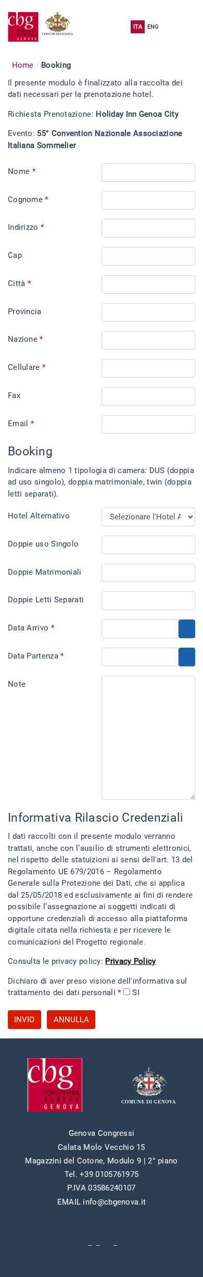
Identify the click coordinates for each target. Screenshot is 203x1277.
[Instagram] (115, 1242)
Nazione (25, 339)
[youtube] (90, 1242)
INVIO (24, 1019)
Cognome (28, 199)
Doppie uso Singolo (43, 544)
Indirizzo (26, 227)
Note (17, 684)
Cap (15, 255)
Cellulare (26, 367)
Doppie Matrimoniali (45, 572)
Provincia (25, 311)
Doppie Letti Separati (46, 599)
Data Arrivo (31, 628)
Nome (21, 171)
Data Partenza (36, 656)
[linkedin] (98, 1242)
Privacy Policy (130, 961)
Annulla (71, 1019)
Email (21, 423)
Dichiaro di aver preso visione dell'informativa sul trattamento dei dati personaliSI (97, 987)
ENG (153, 26)
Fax (14, 395)
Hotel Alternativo (39, 515)
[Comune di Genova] (59, 27)
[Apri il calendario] (187, 628)
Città (19, 283)
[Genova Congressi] (25, 27)
